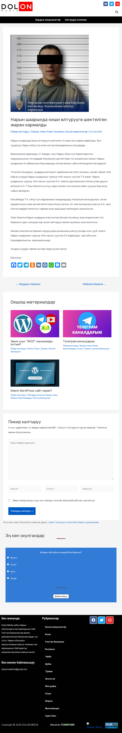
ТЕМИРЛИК (68, 724)
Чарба (48, 656)
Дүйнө (48, 664)
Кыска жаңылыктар (76, 131)
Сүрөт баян (50, 716)
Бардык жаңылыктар (48, 19)
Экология (50, 679)
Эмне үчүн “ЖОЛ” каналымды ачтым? (32, 343)
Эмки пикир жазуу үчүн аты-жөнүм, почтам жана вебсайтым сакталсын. (53, 500)
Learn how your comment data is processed (74, 522)
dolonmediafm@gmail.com (14, 669)
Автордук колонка (76, 19)
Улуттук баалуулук (100, 348)
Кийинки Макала (94, 284)
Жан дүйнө (50, 686)
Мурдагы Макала (28, 284)
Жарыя (14, 398)
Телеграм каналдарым (79, 341)
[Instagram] (117, 4)
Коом (50, 131)
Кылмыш (59, 131)
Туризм (43, 348)
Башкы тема (38, 131)
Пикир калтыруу (20, 131)
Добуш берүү (61, 596)
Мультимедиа (69, 348)
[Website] (97, 489)
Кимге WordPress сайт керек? (31, 390)
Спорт (37, 348)
